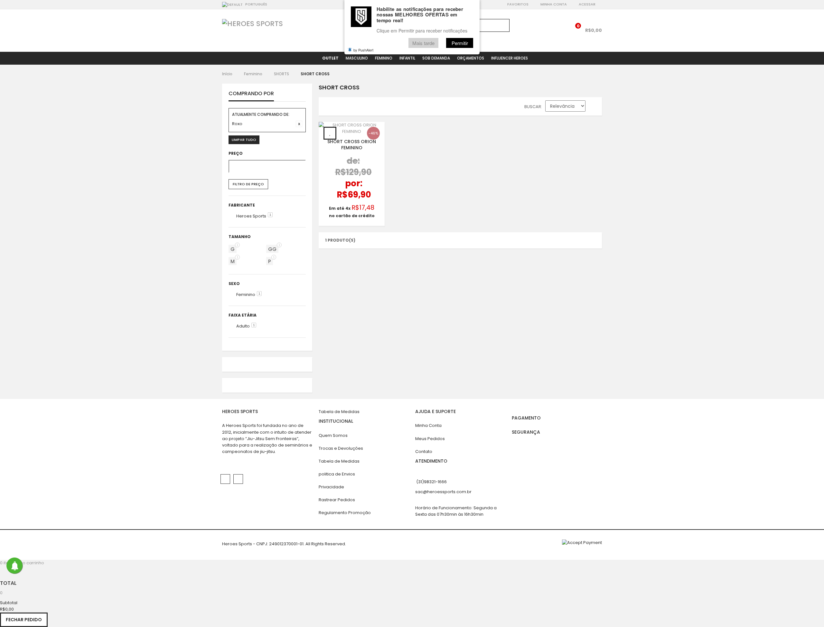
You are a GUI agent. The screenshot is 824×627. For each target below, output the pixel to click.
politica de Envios (337, 474)
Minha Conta (553, 4)
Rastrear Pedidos (337, 500)
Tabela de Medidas (339, 412)
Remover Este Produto (299, 124)
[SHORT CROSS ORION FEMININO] (352, 128)
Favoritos (518, 4)
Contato (423, 451)
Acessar (587, 4)
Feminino (253, 74)
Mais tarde (423, 43)
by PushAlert (363, 49)
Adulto (243, 326)
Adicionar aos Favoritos (329, 133)
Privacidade (331, 487)
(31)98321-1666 (431, 482)
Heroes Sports (251, 216)
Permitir (460, 43)
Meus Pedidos (430, 439)
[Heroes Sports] (252, 24)
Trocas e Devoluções (341, 448)
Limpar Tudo (244, 139)
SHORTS (281, 74)
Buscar (532, 107)
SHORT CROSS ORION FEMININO (351, 144)
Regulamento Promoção (345, 513)
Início (227, 74)
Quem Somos (333, 435)
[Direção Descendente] (593, 107)
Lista (341, 108)
